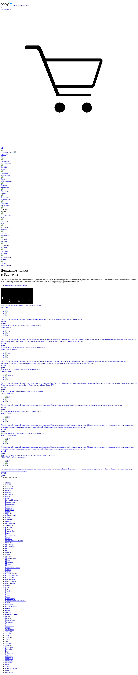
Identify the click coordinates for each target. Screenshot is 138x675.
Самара (8, 612)
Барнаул (8, 490)
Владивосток (10, 502)
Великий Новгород (12, 500)
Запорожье (9, 525)
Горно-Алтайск (10, 515)
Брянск (7, 498)
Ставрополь (9, 626)
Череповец (9, 661)
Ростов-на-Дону (11, 606)
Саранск (8, 616)
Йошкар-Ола (10, 531)
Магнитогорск (10, 558)
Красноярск (9, 546)
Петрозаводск (10, 599)
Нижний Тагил (10, 577)
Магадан (8, 556)
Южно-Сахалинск (11, 668)
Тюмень (8, 643)
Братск (7, 496)
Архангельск (10, 486)
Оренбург (8, 591)
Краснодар (9, 544)
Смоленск (9, 622)
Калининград (10, 535)
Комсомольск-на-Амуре (14, 541)
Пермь (7, 597)
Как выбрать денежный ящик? (16, 285)
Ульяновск (9, 647)
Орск (7, 593)
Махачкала (9, 562)
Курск (7, 550)
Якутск (7, 670)
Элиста (7, 666)
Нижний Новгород (12, 575)
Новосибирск (10, 583)
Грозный (8, 517)
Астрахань (9, 488)
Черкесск (8, 662)
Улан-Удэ (8, 645)
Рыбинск (8, 608)
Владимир (9, 506)
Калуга (7, 537)
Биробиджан (9, 494)
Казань (7, 533)
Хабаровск (9, 653)
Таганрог (8, 632)
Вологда (8, 512)
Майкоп (8, 560)
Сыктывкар (9, 630)
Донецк (8, 521)
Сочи (7, 624)
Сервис (3, 155)
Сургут (7, 628)
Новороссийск (10, 581)
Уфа (6, 651)
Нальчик (8, 572)
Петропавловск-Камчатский (15, 601)
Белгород (8, 492)
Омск (7, 587)
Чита (7, 664)
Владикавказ (10, 504)
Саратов (8, 618)
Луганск (8, 554)
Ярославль (9, 672)
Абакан (8, 483)
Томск (7, 639)
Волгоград (9, 508)
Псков (7, 603)
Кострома (8, 543)
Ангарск (8, 485)
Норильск (8, 585)
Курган (7, 548)
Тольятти (8, 637)
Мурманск (9, 566)
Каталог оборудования (20, 5)
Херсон (8, 655)
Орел (7, 589)
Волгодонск (9, 510)
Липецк (8, 552)
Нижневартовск (11, 574)
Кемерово (8, 539)
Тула (7, 641)
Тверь (7, 635)
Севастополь (10, 620)
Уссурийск (9, 649)
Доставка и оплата (7, 152)
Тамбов (8, 633)
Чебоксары (9, 657)
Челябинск (9, 659)
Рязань (7, 610)
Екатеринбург (10, 523)
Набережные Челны (12, 568)
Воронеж (8, 514)
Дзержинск (9, 519)
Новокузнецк (10, 579)
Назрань (8, 570)
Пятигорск (9, 604)
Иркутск (8, 529)
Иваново (8, 527)
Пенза (7, 595)
